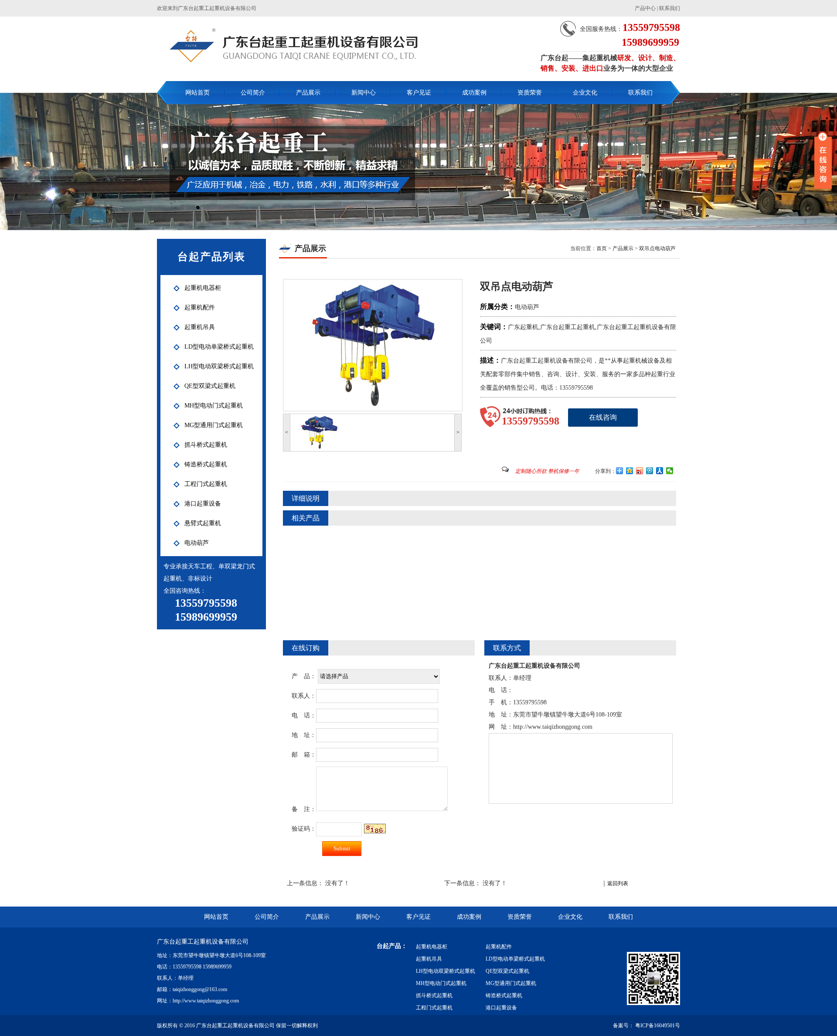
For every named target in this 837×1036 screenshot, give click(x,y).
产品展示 (308, 92)
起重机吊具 (429, 959)
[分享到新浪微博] (639, 470)
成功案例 (474, 92)
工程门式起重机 (434, 1008)
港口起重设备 (501, 1008)
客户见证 (419, 92)
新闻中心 (363, 92)
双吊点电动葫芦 (657, 248)
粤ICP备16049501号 (657, 1025)
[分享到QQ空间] (629, 470)
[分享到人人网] (659, 470)
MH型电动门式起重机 (441, 983)
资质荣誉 (529, 92)
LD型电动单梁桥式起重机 (515, 959)
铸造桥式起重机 (504, 995)
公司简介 (253, 92)
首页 (601, 248)
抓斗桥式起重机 (434, 995)
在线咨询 (603, 417)
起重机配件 (499, 947)
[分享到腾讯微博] (649, 470)
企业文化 (585, 92)
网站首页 (197, 92)
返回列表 (617, 883)
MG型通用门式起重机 (511, 983)
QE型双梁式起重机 (507, 971)
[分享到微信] (670, 470)
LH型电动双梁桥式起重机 (445, 971)
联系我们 (669, 8)
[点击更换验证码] (375, 828)
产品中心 (645, 8)
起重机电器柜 (431, 947)
